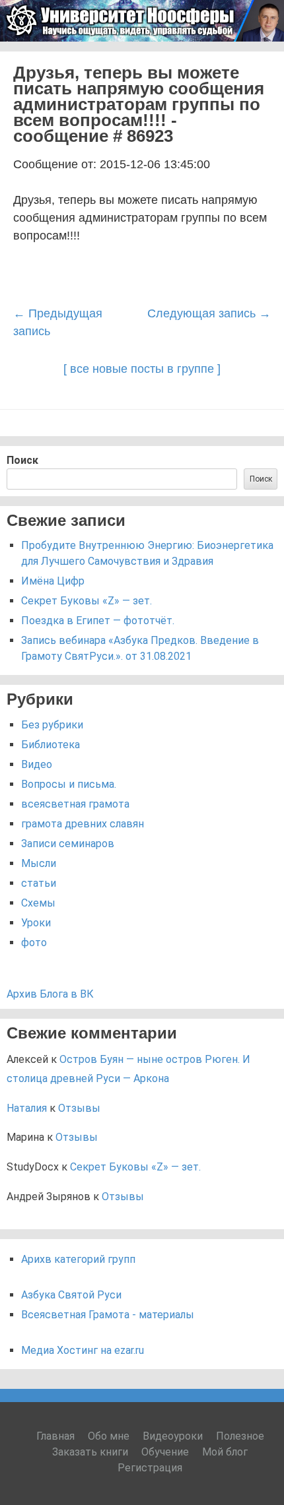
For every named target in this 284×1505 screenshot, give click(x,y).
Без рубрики (52, 725)
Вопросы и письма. (68, 784)
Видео (36, 764)
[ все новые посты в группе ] (142, 368)
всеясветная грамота (75, 804)
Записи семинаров (67, 843)
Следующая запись (209, 313)
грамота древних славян (82, 823)
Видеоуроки (173, 1436)
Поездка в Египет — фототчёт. (97, 620)
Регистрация (150, 1467)
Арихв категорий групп (78, 1259)
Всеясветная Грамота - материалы (107, 1314)
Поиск (22, 460)
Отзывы (79, 1108)
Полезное (240, 1436)
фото (34, 942)
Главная (55, 1436)
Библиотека (50, 744)
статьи (38, 883)
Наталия (27, 1108)
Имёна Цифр (53, 581)
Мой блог (225, 1452)
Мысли (38, 863)
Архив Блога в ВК (50, 994)
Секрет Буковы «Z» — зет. (86, 600)
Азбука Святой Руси (71, 1295)
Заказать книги (90, 1452)
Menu (258, 58)
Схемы (38, 903)
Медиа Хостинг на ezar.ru (82, 1350)
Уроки (36, 922)
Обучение (165, 1452)
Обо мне (108, 1436)
